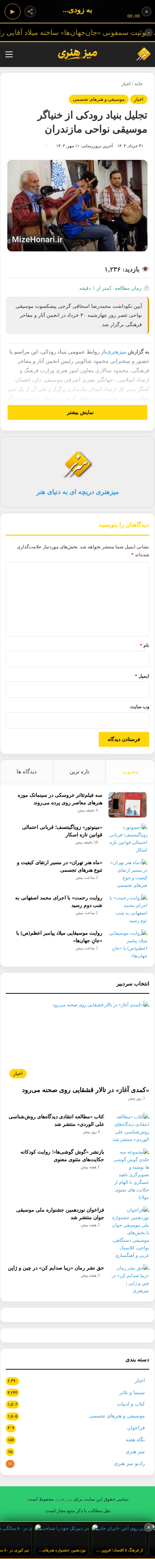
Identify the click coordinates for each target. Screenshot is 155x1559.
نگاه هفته (135, 1439)
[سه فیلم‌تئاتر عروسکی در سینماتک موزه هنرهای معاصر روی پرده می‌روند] (127, 804)
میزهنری (116, 352)
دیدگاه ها (27, 771)
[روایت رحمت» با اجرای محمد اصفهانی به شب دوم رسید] (127, 909)
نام (144, 645)
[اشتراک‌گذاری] (30, 11)
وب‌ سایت (139, 706)
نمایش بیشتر (80, 412)
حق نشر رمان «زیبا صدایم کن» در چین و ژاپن (56, 1268)
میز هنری (135, 1451)
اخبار (126, 83)
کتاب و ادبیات (131, 1404)
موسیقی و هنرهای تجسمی (99, 99)
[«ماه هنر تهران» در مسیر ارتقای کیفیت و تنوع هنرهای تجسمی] (127, 874)
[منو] (9, 57)
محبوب (130, 771)
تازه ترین (79, 771)
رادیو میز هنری (129, 1463)
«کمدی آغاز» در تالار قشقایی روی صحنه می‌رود (85, 1089)
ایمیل (142, 676)
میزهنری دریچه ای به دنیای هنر (77, 491)
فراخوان (136, 1427)
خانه (139, 83)
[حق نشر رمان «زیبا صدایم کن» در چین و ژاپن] (129, 1279)
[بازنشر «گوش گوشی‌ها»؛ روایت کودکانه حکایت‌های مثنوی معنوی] (129, 1174)
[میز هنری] (139, 54)
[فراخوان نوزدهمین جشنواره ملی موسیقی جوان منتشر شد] (129, 1232)
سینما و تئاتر (132, 1392)
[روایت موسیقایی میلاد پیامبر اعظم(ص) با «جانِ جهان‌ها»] (127, 944)
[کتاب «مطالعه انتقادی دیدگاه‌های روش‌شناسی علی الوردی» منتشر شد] (129, 1128)
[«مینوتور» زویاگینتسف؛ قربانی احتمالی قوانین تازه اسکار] (127, 838)
